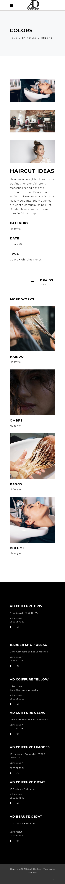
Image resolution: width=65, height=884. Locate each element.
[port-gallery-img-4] (32, 121)
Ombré (16, 420)
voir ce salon (16, 618)
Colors (14, 259)
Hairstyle (29, 38)
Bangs (16, 484)
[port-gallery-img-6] (32, 90)
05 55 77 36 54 (17, 768)
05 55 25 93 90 (17, 797)
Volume (17, 548)
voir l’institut (16, 831)
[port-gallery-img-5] (32, 151)
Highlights (25, 259)
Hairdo (17, 357)
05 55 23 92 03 (17, 698)
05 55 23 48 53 (17, 621)
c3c (53, 879)
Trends (37, 259)
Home (14, 38)
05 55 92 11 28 (17, 660)
